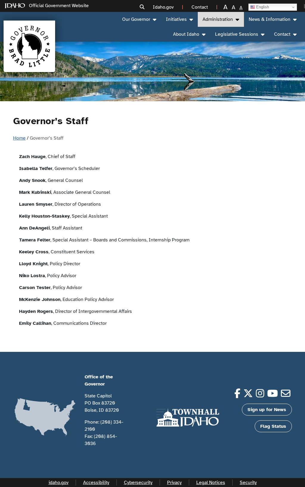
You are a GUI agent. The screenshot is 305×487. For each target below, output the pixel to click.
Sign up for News (267, 410)
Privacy (174, 483)
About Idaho (186, 34)
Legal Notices (210, 483)
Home (19, 138)
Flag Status (273, 426)
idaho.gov (59, 483)
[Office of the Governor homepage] (29, 46)
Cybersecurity (138, 483)
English (262, 7)
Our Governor (136, 19)
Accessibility (96, 483)
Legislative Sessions (236, 34)
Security (248, 483)
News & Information (269, 19)
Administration (218, 19)
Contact (282, 34)
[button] (142, 7)
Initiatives (176, 19)
